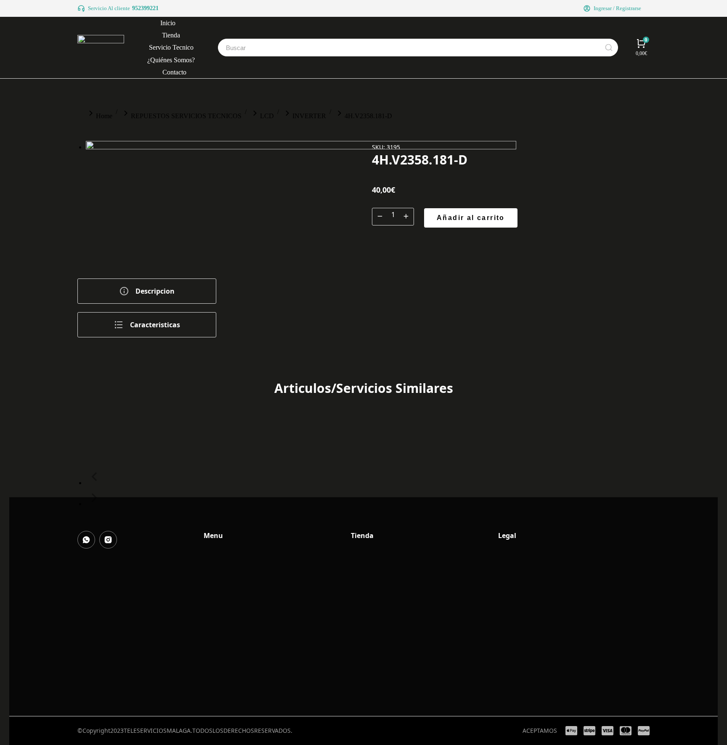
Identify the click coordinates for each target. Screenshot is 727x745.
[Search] (609, 47)
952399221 (145, 8)
